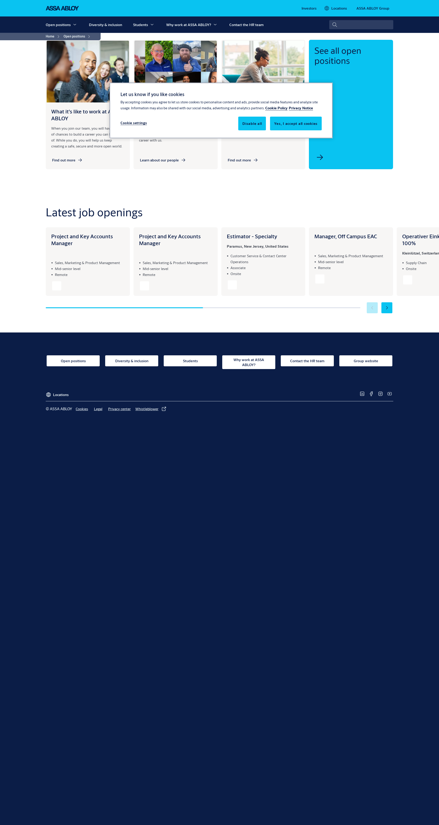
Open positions (58, 24)
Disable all (252, 123)
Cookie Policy (276, 107)
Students (140, 24)
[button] (74, 24)
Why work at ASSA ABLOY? (188, 24)
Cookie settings (133, 123)
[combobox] (361, 24)
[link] (309, 8)
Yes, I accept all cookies (296, 123)
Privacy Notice (301, 107)
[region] (221, 110)
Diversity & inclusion (105, 24)
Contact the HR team (246, 24)
